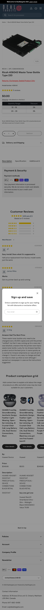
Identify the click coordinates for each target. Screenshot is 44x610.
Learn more (33, 2)
